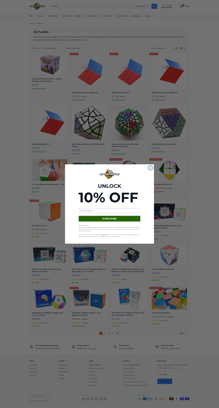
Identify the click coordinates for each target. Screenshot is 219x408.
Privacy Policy (105, 234)
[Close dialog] (150, 167)
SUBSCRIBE (109, 218)
